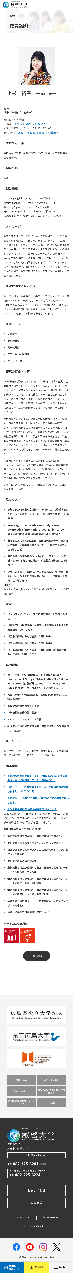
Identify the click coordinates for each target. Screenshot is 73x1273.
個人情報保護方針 (51, 1217)
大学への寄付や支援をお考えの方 (51, 1091)
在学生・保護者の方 (51, 1080)
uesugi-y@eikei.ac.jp (30, 124)
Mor (7, 585)
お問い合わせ (36, 1190)
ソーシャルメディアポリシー (36, 1226)
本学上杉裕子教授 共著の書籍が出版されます (32, 809)
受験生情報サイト (14, 1267)
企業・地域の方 (21, 1091)
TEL (27, 1164)
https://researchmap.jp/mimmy (37, 132)
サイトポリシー (22, 1217)
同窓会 (51, 1102)
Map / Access (38, 1155)
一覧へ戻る (37, 956)
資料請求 (36, 1203)
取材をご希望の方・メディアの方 (21, 1102)
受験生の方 (21, 1080)
